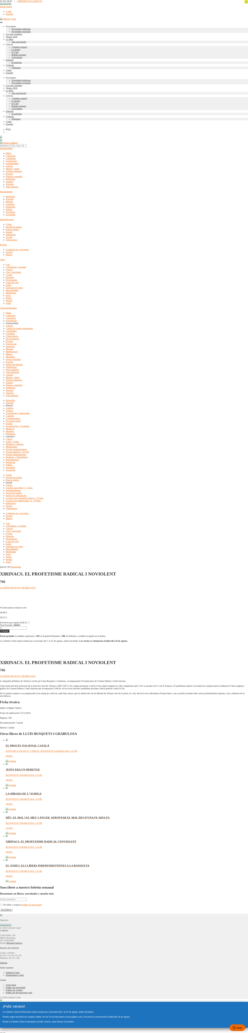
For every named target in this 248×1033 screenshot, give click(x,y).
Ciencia (9, 269)
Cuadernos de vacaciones (17, 249)
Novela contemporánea (16, 449)
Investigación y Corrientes (17, 426)
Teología (10, 184)
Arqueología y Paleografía (18, 413)
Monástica (10, 357)
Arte (8, 264)
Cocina (9, 275)
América (9, 408)
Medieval (10, 429)
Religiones (10, 179)
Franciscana (11, 344)
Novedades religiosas (21, 29)
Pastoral (9, 174)
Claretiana (10, 333)
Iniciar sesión (6, 6)
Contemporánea (13, 418)
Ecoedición (16, 62)
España (9, 423)
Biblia (8, 153)
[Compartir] (7, 1029)
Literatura (10, 204)
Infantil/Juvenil (6, 219)
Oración (9, 362)
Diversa (9, 341)
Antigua (9, 411)
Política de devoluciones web (19, 992)
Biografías (10, 196)
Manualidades (12, 290)
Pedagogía (10, 207)
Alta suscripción (18, 42)
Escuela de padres (14, 227)
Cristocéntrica (12, 336)
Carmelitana (11, 331)
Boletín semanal (18, 55)
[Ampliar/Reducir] (1, 1029)
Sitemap (3, 963)
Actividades (16, 57)
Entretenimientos (13, 490)
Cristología (11, 158)
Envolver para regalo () (13, 622)
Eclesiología (11, 161)
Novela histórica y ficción (17, 452)
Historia (9, 202)
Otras (2, 259)
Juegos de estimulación (16, 495)
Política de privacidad (15, 987)
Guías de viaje (12, 282)
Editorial (9, 60)
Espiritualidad (6, 148)
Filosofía (10, 199)
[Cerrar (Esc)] (10, 1029)
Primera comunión (14, 176)
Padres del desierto (14, 364)
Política (9, 209)
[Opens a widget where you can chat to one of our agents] (237, 1028)
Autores (3, 308)
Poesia (9, 298)
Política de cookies (14, 990)
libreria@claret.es (14, 943)
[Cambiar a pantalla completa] (4, 1029)
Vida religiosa (12, 187)
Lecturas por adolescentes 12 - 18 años (23, 501)
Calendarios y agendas (16, 267)
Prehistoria (10, 434)
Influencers (11, 234)
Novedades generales (21, 31)
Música (9, 255)
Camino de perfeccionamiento (19, 328)
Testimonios (11, 367)
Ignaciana (10, 346)
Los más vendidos (14, 34)
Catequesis (11, 156)
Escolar (3, 245)
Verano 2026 (11, 37)
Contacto (10, 65)
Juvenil (9, 237)
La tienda (15, 49)
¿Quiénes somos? (19, 47)
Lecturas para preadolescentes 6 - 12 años (24, 498)
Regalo (9, 300)
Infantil (9, 232)
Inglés (8, 285)
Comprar (4, 631)
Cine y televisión (13, 272)
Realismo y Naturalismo (17, 457)
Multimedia (11, 293)
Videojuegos (11, 240)
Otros (8, 295)
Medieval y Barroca (15, 444)
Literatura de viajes (14, 288)
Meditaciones (12, 351)
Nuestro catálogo (10, 143)
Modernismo (11, 447)
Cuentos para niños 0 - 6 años (19, 488)
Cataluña (10, 416)
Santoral (9, 181)
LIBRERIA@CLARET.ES (29, 1)
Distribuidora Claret (15, 975)
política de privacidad (31, 905)
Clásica (9, 439)
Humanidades (6, 191)
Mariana (9, 349)
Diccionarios (11, 280)
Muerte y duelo (13, 169)
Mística (9, 354)
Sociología (10, 214)
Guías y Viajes (12, 441)
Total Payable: (6, 625)
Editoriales (12, 308)
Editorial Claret (13, 972)
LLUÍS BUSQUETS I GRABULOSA (18, 588)
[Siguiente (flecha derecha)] (4, 1032)
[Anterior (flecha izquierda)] (1, 1032)
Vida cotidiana (12, 370)
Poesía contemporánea (16, 454)
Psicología (10, 212)
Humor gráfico (12, 229)
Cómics (9, 485)
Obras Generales (13, 359)
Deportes (10, 277)
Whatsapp (16, 68)
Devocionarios (12, 339)
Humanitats (16, 567)
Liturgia (9, 166)
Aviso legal (11, 985)
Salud (8, 303)
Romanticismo (12, 460)
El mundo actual (13, 421)
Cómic (9, 224)
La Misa (9, 39)
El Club (15, 52)
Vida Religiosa (12, 372)
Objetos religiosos (14, 171)
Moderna (10, 431)
